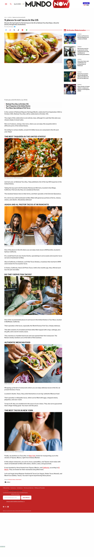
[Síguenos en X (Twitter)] (5, 506)
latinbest (79, 34)
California (46, 467)
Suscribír (86, 3)
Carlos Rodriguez (10, 26)
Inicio (5, 17)
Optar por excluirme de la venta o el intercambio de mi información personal (17, 510)
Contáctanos (20, 488)
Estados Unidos (12, 479)
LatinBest (10, 17)
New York (32, 456)
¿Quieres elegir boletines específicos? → (15, 501)
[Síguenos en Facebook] (3, 506)
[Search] (10, 4)
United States (18, 479)
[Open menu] (6, 4)
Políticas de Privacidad (40, 488)
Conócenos (13, 488)
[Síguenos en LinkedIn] (8, 506)
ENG (88, 5)
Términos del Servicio (28, 488)
